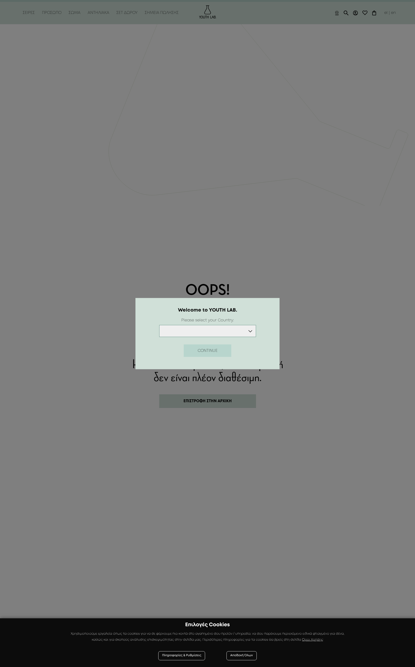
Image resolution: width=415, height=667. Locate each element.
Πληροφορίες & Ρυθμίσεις (181, 655)
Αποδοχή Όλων (241, 655)
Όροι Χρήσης (312, 639)
